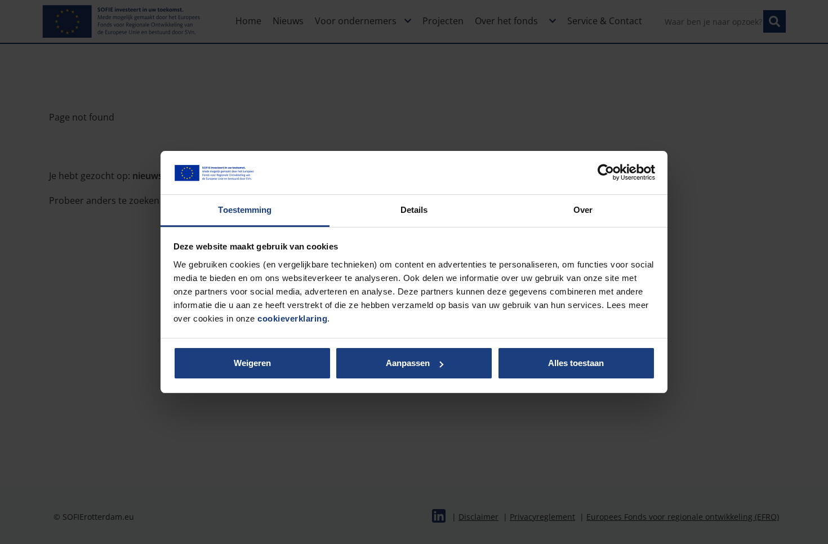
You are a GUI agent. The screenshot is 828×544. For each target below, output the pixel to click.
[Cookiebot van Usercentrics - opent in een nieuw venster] (606, 172)
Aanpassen (408, 363)
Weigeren (252, 363)
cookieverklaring (292, 318)
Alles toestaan (576, 363)
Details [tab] (414, 210)
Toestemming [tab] (244, 210)
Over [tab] (583, 210)
